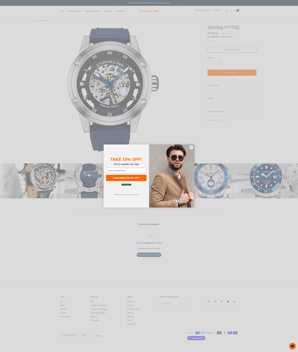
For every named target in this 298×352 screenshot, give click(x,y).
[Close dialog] (191, 147)
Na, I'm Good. (126, 184)
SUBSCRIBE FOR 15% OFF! (126, 177)
